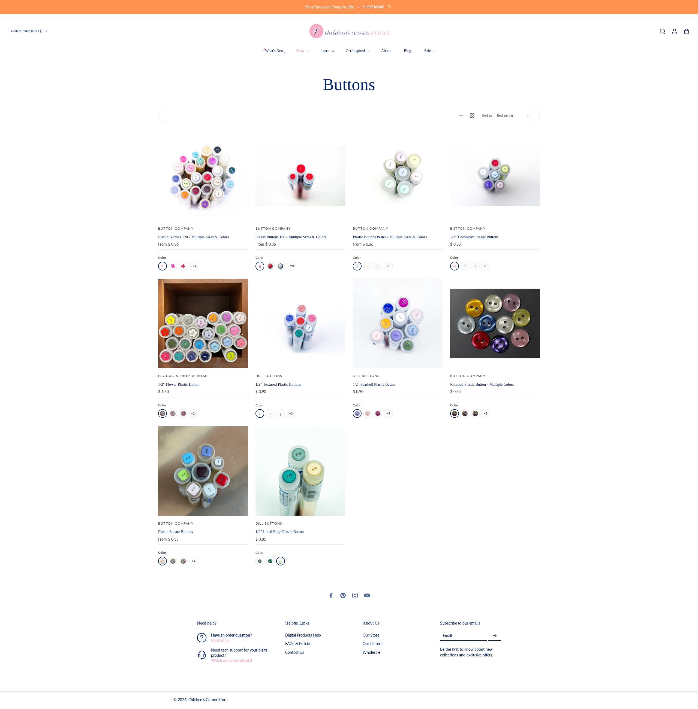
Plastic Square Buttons (175, 532)
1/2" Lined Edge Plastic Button (279, 532)
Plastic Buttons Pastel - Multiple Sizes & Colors (390, 237)
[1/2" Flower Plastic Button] (203, 323)
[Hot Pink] (173, 266)
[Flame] (260, 266)
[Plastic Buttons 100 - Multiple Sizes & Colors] (300, 176)
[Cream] (280, 561)
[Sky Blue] (280, 266)
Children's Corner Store (207, 700)
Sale (427, 51)
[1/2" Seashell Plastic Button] (398, 323)
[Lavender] (475, 413)
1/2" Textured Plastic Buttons (278, 384)
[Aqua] (357, 266)
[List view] (461, 115)
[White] (465, 266)
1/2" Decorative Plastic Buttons (474, 237)
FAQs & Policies (298, 643)
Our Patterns (373, 643)
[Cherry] (270, 266)
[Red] (183, 266)
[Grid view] (472, 115)
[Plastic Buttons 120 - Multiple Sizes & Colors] (203, 176)
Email (447, 635)
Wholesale (371, 652)
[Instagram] (355, 595)
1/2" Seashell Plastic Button (374, 384)
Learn (324, 51)
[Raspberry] (378, 413)
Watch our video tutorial (231, 660)
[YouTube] (367, 595)
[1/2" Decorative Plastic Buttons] (495, 176)
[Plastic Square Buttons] (203, 471)
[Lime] (183, 561)
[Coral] (270, 413)
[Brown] (173, 561)
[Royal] (465, 413)
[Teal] (270, 561)
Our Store (371, 635)
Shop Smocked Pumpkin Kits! (330, 7)
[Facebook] (331, 595)
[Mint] (378, 266)
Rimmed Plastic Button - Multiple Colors (482, 384)
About (386, 51)
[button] (233, 623)
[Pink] (162, 266)
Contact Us (294, 652)
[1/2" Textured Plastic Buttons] (300, 323)
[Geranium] (173, 413)
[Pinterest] (343, 595)
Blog (407, 51)
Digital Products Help (303, 635)
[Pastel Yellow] (367, 266)
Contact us (220, 640)
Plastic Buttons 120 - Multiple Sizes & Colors (193, 237)
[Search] (663, 31)
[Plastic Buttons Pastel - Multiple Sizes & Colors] (398, 176)
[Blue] (475, 266)
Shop (300, 51)
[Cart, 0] (687, 31)
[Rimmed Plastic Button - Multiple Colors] (495, 323)
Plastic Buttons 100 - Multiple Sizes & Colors (290, 237)
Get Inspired (355, 51)
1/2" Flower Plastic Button (178, 384)
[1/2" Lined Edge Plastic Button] (300, 471)
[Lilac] (357, 413)
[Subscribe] (494, 636)
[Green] (280, 413)
